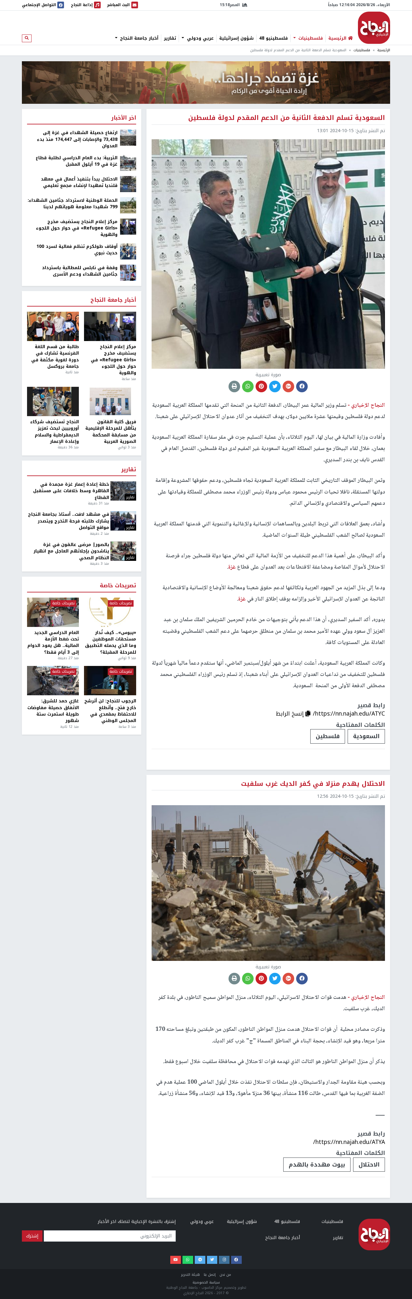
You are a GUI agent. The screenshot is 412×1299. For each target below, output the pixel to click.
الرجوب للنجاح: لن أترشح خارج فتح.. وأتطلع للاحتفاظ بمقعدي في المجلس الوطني (110, 711)
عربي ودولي (199, 38)
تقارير (170, 38)
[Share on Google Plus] (288, 386)
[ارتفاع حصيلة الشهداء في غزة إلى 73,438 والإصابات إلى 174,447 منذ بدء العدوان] (128, 137)
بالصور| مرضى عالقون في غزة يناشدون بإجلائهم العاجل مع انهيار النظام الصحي (71, 551)
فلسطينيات (310, 38)
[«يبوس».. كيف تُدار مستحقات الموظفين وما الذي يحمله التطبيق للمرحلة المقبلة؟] (110, 612)
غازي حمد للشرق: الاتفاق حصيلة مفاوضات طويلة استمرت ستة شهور (53, 711)
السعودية (366, 736)
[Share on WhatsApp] (248, 386)
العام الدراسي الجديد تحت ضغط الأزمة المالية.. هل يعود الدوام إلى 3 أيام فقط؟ (53, 643)
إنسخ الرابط (290, 713)
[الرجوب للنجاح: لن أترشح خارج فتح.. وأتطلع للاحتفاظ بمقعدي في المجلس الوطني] (110, 680)
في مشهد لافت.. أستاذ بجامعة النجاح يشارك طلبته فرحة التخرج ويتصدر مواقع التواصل (68, 521)
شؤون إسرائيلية (236, 38)
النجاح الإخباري (374, 28)
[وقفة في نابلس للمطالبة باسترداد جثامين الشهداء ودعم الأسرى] (128, 272)
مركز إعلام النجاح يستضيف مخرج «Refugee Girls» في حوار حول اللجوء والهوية (76, 228)
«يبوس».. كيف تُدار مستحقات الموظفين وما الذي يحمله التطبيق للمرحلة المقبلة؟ (110, 643)
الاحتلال (369, 1164)
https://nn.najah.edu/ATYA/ (349, 1142)
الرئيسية (383, 50)
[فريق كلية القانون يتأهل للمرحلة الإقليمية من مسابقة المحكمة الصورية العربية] (110, 401)
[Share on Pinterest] (261, 386)
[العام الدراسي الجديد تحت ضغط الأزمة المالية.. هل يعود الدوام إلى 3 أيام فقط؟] (53, 612)
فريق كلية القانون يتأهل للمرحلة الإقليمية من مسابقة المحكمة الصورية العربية (110, 432)
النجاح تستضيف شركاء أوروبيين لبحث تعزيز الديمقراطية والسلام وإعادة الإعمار (54, 432)
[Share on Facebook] (302, 386)
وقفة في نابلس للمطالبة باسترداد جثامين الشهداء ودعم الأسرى (79, 271)
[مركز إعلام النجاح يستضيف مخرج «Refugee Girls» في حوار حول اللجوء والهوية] (128, 226)
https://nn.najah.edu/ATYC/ (349, 713)
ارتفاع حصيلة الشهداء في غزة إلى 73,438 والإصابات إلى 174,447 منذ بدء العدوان (77, 139)
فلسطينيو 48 (273, 38)
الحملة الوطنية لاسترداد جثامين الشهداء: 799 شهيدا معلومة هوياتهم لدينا (72, 203)
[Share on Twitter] (275, 386)
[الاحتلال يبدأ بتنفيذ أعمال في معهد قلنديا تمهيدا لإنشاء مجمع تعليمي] (128, 184)
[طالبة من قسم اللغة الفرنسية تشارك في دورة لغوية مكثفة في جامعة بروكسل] (53, 326)
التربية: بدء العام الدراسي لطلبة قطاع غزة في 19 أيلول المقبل (76, 161)
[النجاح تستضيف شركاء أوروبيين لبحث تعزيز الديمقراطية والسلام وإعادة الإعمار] (53, 401)
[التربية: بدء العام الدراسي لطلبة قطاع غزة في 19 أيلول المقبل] (128, 162)
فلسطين (328, 736)
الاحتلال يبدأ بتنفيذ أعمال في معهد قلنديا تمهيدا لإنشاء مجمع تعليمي (79, 182)
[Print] (234, 386)
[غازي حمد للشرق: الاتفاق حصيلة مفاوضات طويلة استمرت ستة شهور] (53, 680)
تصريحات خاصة (118, 586)
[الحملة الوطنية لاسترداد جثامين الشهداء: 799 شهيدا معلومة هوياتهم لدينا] (128, 205)
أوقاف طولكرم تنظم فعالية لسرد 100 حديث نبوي (76, 250)
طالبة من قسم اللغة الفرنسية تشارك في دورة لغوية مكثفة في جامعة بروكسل (55, 357)
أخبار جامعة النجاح (138, 38)
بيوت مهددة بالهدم (317, 1164)
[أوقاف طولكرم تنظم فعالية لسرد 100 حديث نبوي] (128, 251)
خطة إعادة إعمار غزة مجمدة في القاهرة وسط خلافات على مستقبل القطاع (71, 491)
